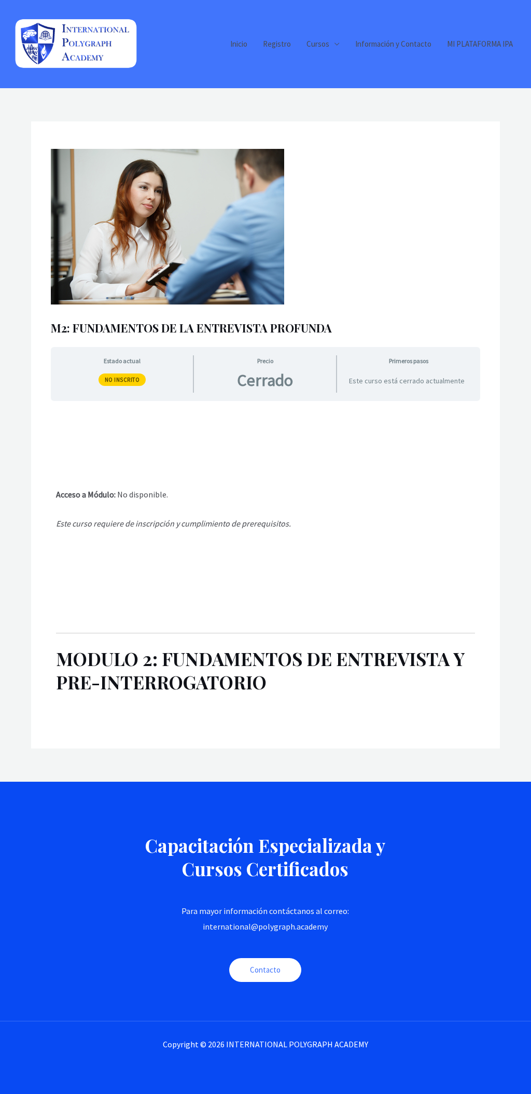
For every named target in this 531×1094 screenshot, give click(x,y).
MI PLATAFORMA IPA (480, 44)
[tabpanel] (265, 560)
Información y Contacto (393, 44)
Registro (277, 44)
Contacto (265, 970)
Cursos (317, 44)
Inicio (238, 44)
